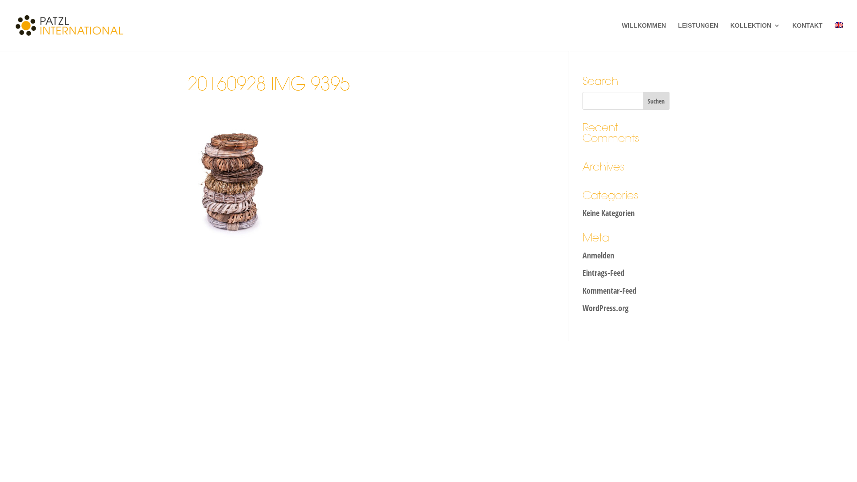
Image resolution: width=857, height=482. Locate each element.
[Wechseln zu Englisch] (839, 36)
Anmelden (598, 255)
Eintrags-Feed (603, 272)
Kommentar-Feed (609, 290)
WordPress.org (605, 308)
